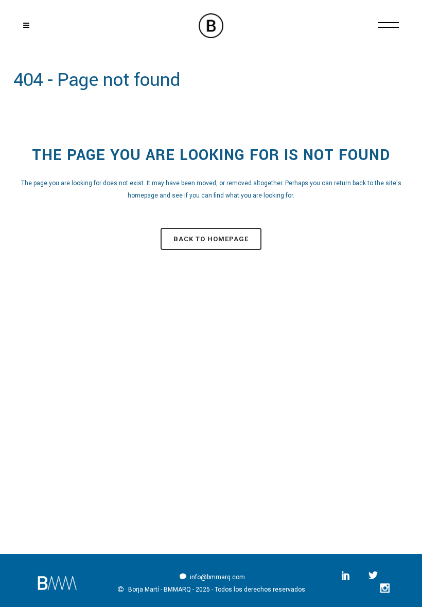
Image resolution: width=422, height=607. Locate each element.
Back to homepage (211, 239)
